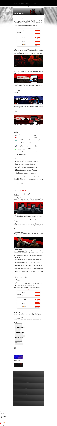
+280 (24, 193)
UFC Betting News (21, 6)
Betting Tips (26, 394)
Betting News (39, 4)
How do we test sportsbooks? (4, 414)
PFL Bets (40, 6)
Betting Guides (35, 3)
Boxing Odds (37, 6)
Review (25, 37)
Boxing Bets (28, 6)
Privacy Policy (2, 413)
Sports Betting (31, 3)
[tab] (18, 324)
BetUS (19, 110)
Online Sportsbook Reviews (17, 3)
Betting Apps (27, 3)
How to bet (26, 388)
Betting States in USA (23, 3)
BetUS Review (15, 111)
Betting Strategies (27, 376)
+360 (24, 194)
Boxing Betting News (33, 6)
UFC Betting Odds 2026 (17, 360)
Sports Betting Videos (3, 417)
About (42, 3)
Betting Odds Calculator (27, 382)
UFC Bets (18, 6)
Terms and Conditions (3, 416)
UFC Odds (25, 6)
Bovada (19, 90)
